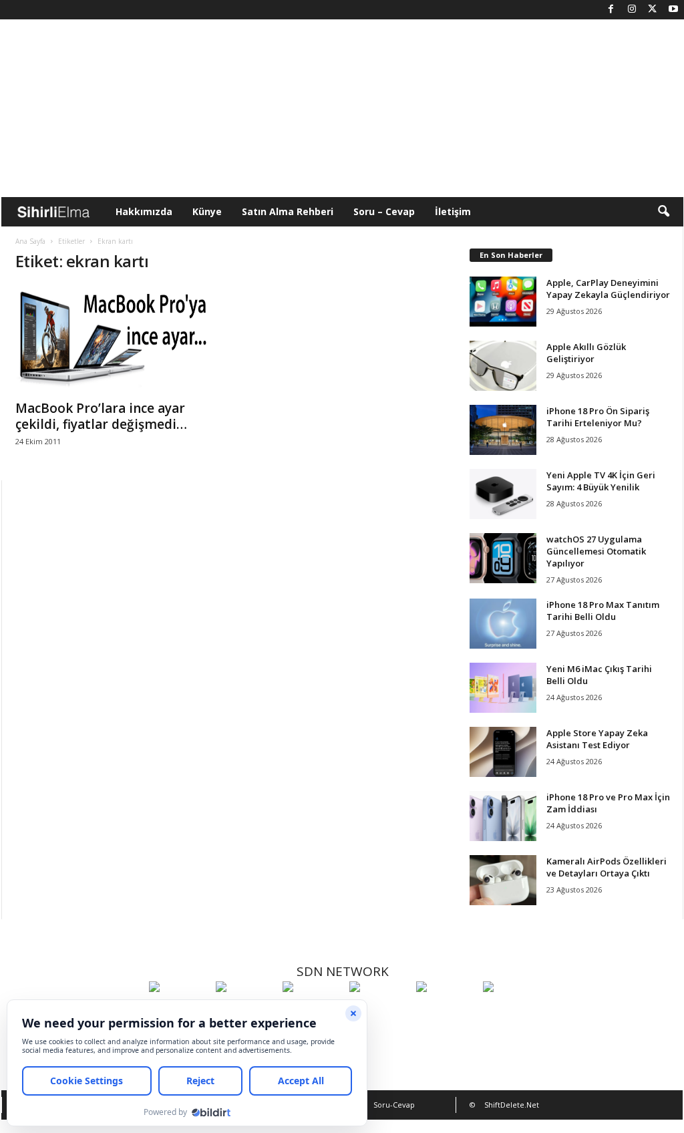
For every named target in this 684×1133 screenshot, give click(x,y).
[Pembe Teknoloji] (446, 1011)
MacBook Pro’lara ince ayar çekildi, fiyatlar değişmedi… (101, 416)
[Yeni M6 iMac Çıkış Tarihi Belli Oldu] (503, 688)
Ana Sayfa (30, 241)
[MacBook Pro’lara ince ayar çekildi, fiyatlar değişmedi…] (115, 338)
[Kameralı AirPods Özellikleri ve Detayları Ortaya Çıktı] (503, 880)
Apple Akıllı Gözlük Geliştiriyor (586, 353)
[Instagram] (632, 9)
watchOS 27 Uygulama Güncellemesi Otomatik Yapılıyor (596, 551)
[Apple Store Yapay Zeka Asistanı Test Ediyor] (503, 752)
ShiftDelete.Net (511, 1105)
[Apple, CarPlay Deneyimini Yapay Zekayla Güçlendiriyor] (503, 302)
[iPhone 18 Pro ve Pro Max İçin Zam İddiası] (503, 816)
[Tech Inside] (379, 1011)
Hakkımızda (144, 211)
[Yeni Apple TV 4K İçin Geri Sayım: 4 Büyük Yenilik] (503, 494)
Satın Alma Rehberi (287, 211)
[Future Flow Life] (513, 1011)
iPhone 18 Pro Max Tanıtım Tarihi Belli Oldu (602, 611)
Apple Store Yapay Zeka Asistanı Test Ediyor (597, 739)
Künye (207, 211)
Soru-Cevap (394, 1105)
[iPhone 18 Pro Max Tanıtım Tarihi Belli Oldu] (503, 624)
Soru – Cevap (384, 211)
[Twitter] (653, 9)
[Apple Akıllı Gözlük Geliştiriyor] (503, 366)
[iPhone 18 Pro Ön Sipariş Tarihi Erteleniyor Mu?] (503, 430)
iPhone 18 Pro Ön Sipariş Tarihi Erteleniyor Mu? (597, 417)
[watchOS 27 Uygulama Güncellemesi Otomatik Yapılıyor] (503, 558)
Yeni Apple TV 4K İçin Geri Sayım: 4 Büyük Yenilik (600, 481)
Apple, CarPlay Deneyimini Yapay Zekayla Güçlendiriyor (608, 289)
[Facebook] (611, 9)
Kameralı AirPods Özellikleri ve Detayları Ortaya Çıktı (606, 867)
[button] (663, 211)
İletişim (453, 211)
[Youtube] (673, 9)
